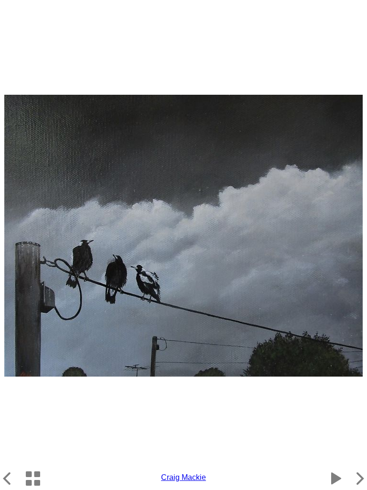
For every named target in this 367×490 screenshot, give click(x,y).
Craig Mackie (183, 477)
